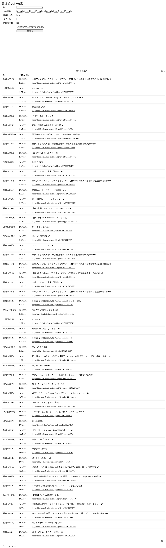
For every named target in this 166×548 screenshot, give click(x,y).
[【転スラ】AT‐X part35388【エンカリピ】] (83, 220)
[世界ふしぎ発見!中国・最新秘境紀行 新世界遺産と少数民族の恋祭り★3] (83, 146)
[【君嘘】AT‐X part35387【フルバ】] (83, 497)
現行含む (23, 27)
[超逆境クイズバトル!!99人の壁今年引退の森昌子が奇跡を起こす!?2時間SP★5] (83, 469)
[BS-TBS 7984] (83, 90)
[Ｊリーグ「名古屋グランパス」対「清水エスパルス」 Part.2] (83, 414)
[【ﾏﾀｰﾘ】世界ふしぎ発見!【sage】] (83, 404)
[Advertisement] (83, 51)
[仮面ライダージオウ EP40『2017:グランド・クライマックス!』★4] (83, 395)
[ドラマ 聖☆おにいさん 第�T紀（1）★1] (83, 432)
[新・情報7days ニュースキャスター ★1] (83, 201)
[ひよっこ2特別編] (83, 349)
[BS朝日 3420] (83, 164)
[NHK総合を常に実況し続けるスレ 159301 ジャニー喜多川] (83, 303)
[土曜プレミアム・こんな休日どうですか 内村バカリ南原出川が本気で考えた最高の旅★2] (83, 293)
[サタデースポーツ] (83, 451)
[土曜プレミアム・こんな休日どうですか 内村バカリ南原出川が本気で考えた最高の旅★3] (83, 266)
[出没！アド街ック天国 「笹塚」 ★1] (83, 534)
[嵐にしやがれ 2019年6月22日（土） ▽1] (83, 525)
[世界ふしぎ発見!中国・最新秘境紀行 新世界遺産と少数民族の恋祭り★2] (83, 257)
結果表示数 (8, 23)
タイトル (7, 19)
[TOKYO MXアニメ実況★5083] (83, 312)
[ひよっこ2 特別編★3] (83, 238)
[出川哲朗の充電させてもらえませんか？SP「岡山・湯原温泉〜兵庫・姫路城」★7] (83, 506)
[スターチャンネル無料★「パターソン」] (83, 386)
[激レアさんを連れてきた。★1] (83, 155)
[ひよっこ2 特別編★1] (83, 367)
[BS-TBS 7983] (83, 423)
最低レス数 (8, 15)
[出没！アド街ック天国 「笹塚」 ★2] (83, 284)
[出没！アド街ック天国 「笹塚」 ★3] (83, 173)
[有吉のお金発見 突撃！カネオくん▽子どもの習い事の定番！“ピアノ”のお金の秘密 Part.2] (83, 515)
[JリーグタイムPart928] (83, 229)
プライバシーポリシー (10, 546)
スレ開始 (7, 11)
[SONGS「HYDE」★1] (83, 460)
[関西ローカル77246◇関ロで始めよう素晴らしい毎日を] (83, 136)
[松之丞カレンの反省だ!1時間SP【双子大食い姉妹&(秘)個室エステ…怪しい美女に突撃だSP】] (83, 358)
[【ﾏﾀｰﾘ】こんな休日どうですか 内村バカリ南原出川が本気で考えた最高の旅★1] (83, 275)
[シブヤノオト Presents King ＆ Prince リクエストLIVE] (83, 99)
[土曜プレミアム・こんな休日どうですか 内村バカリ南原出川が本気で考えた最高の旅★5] (83, 81)
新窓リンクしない (37, 27)
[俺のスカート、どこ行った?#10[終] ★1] (83, 192)
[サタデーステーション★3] (83, 247)
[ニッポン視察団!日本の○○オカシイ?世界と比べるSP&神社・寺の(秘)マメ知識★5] (83, 478)
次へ (163, 71)
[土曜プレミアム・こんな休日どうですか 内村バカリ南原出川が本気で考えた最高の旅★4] (83, 183)
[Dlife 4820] (83, 321)
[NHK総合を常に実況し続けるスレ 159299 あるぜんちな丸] (83, 488)
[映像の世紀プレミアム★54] (83, 441)
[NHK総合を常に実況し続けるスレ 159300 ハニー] (83, 340)
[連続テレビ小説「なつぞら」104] (83, 330)
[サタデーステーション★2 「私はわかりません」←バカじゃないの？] (83, 377)
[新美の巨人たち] (83, 109)
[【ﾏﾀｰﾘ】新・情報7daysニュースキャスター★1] (83, 210)
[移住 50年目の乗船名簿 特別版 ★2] (83, 127)
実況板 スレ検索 (12, 3)
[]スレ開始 (24, 75)
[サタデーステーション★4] (83, 118)
